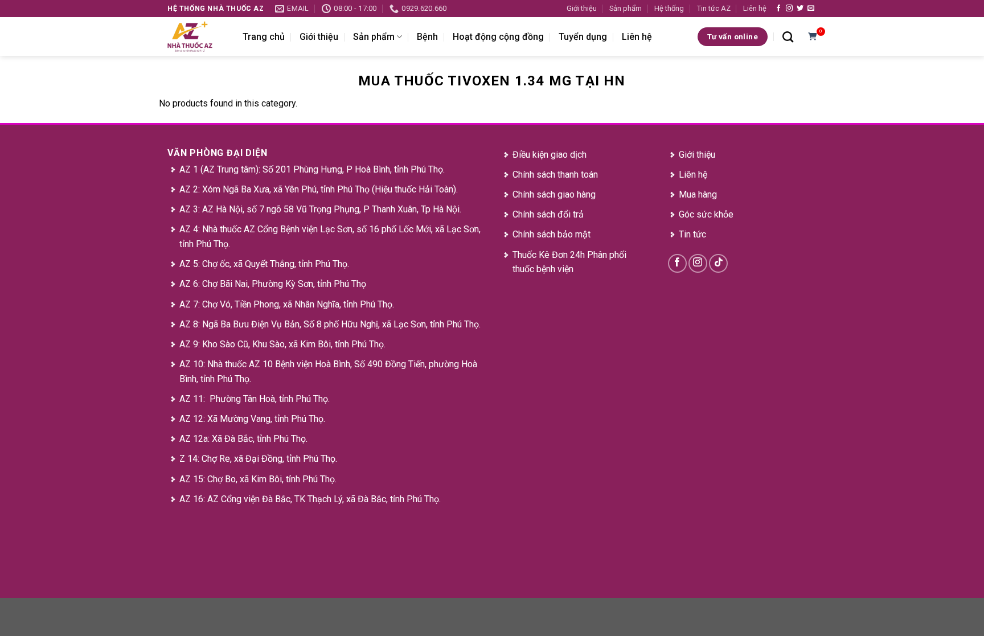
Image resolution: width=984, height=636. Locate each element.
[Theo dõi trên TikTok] (718, 263)
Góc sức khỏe (706, 214)
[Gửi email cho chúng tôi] (810, 9)
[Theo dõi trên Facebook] (778, 9)
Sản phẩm (625, 8)
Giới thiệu (582, 8)
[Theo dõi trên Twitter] (800, 9)
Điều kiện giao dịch (549, 154)
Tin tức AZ (714, 8)
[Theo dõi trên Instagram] (789, 9)
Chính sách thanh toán (555, 174)
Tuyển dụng (583, 36)
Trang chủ (264, 36)
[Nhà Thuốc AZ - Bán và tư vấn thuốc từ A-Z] (196, 36)
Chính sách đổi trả (548, 214)
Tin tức (692, 234)
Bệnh (427, 36)
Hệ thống (669, 8)
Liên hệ (754, 8)
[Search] (787, 36)
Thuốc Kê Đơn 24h (548, 254)
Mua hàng (698, 194)
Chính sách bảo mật (551, 234)
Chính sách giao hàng (554, 194)
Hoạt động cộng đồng (498, 36)
